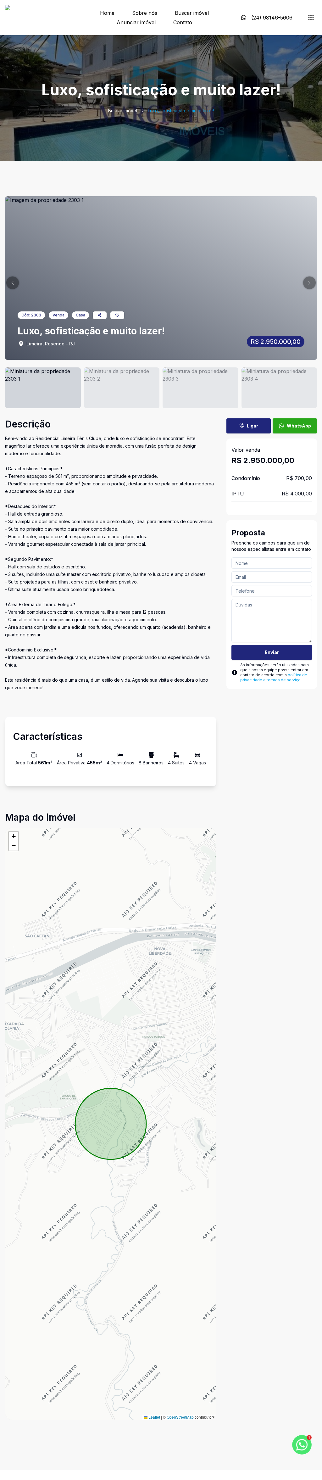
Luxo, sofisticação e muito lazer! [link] (181, 110)
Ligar (252, 425)
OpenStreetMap (180, 1417)
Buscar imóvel (192, 13)
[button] (12, 282)
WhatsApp (299, 425)
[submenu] (311, 17)
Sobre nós (144, 13)
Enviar (272, 652)
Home (107, 13)
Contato (182, 22)
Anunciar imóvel (136, 22)
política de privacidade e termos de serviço (273, 677)
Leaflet (153, 1417)
